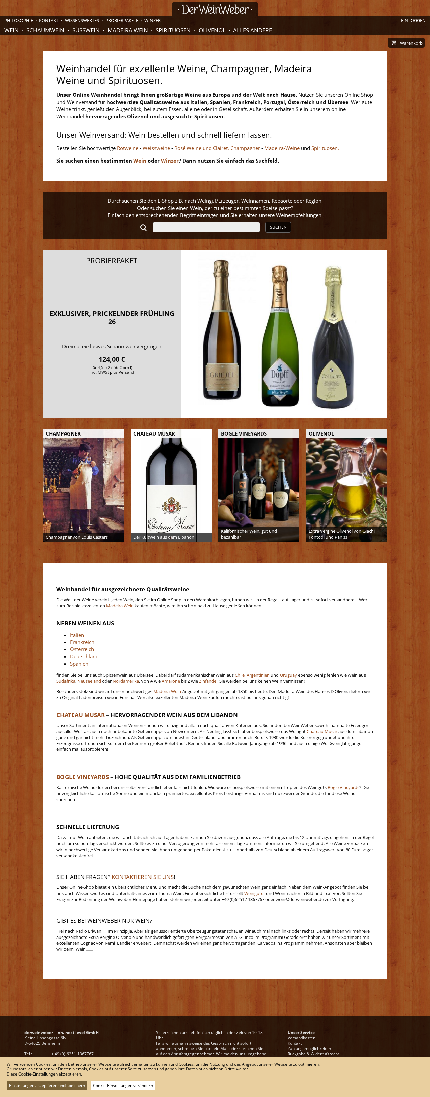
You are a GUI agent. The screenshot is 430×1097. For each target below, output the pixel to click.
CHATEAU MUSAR (80, 715)
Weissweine (156, 148)
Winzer (152, 20)
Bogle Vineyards (343, 787)
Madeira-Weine (281, 148)
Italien (77, 635)
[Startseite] (215, 9)
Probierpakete (121, 20)
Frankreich (82, 642)
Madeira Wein (128, 30)
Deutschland (84, 656)
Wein (11, 30)
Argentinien (258, 675)
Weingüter (254, 893)
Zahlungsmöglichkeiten (309, 1048)
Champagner (244, 148)
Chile (240, 675)
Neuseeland (89, 681)
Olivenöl (212, 30)
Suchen (278, 227)
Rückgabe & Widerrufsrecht (313, 1053)
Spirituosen (173, 30)
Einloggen (413, 20)
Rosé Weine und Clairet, (201, 148)
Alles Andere (252, 30)
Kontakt (295, 1043)
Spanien (79, 663)
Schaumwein (45, 30)
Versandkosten (301, 1037)
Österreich (82, 649)
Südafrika (65, 681)
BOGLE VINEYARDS (82, 777)
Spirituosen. (325, 148)
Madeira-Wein (167, 691)
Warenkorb (411, 43)
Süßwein (86, 30)
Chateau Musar (322, 731)
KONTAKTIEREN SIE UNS (143, 877)
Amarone (171, 681)
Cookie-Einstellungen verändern (123, 1085)
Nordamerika (126, 681)
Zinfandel (208, 681)
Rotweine (127, 148)
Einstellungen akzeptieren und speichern (47, 1085)
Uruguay (288, 675)
